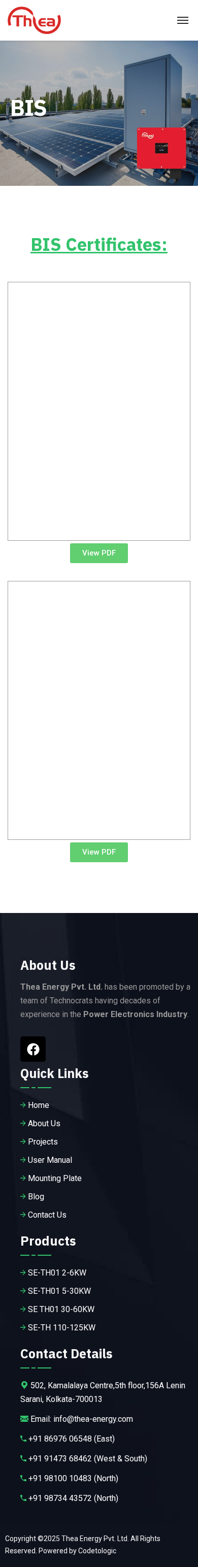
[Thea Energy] (34, 20)
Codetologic (97, 1551)
